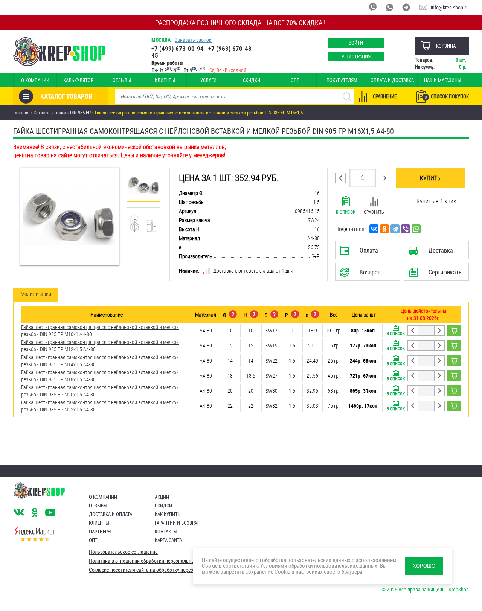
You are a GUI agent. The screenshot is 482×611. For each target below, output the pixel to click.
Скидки (251, 80)
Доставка (436, 252)
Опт (295, 80)
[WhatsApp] (416, 228)
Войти (356, 43)
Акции (162, 497)
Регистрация (356, 56)
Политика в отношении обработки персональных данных (152, 561)
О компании (35, 80)
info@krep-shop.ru (450, 7)
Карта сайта (168, 540)
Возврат (361, 274)
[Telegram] (395, 228)
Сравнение (385, 96)
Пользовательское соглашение (123, 552)
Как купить (167, 514)
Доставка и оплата (110, 514)
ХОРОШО (424, 566)
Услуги (208, 80)
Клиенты (165, 80)
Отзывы (122, 80)
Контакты (166, 531)
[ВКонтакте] (373, 228)
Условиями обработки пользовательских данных (318, 565)
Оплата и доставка (392, 80)
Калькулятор (78, 80)
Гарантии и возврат (177, 523)
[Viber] (405, 228)
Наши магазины (442, 80)
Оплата (366, 252)
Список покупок (447, 96)
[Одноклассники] (384, 228)
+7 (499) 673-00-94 (177, 48)
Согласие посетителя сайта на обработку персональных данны (158, 570)
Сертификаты (437, 274)
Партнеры (100, 531)
